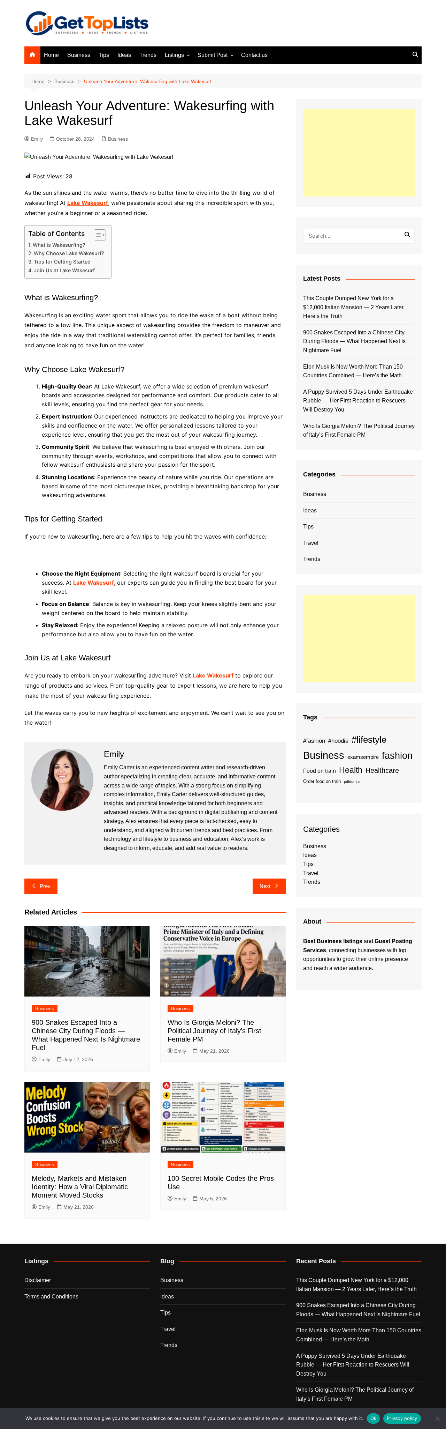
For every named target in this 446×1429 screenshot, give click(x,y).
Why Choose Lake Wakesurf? (69, 253)
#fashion (314, 741)
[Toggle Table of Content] (96, 235)
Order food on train (322, 781)
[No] (437, 1418)
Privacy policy (402, 1418)
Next (265, 886)
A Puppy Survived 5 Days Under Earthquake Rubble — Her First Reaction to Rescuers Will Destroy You (358, 401)
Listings (174, 55)
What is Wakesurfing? (59, 245)
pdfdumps (352, 781)
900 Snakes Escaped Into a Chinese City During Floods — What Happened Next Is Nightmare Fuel (354, 341)
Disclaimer (37, 1280)
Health (350, 770)
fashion (397, 755)
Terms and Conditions (51, 1297)
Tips (104, 55)
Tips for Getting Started (62, 262)
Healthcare (382, 770)
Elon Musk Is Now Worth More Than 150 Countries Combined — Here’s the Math (353, 371)
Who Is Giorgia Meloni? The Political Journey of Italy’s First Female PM (214, 1031)
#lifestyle (369, 739)
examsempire (363, 757)
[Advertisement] (359, 153)
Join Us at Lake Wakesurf (64, 270)
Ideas (124, 55)
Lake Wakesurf (87, 202)
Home (51, 55)
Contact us (254, 55)
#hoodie (338, 741)
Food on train (319, 771)
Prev (45, 886)
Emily (37, 139)
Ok (373, 1418)
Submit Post (213, 55)
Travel (310, 543)
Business (78, 55)
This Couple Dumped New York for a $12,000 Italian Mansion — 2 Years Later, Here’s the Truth (354, 307)
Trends (147, 55)
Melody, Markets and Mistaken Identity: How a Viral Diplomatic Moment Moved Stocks (80, 1187)
